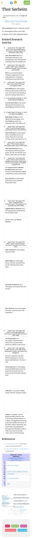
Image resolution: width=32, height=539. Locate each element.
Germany (24, 471)
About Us (23, 526)
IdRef (8, 483)
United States (10, 473)
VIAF (11, 465)
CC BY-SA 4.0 (21, 510)
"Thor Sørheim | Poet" (13, 444)
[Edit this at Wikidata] (16, 460)
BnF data (19, 471)
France (14, 471)
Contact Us (15, 526)
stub (26, 501)
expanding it (20, 507)
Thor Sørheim (10, 449)
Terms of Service (11, 530)
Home (7, 526)
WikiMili (5, 2)
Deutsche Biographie (13, 478)
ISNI (8, 465)
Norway (9, 471)
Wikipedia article (23, 509)
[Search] (15, 2)
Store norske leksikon (22, 449)
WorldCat (16, 465)
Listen (26, 2)
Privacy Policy (22, 530)
